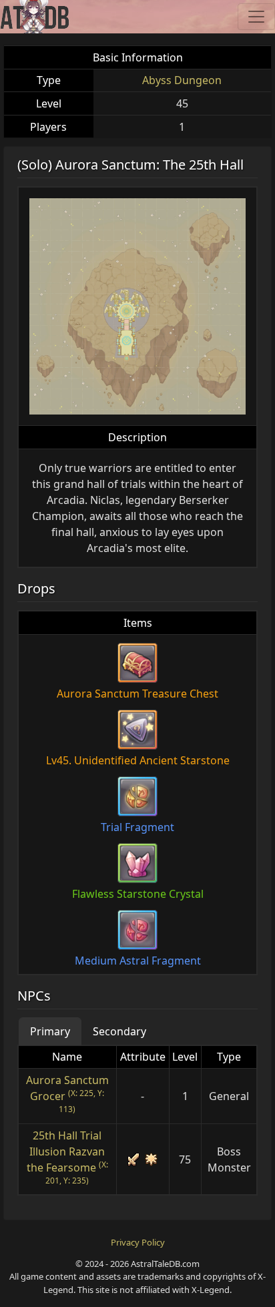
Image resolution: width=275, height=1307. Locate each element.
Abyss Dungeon (182, 80)
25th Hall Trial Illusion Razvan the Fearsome (66, 1151)
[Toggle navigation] (256, 16)
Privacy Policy (138, 1242)
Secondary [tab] (119, 1031)
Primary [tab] (50, 1031)
